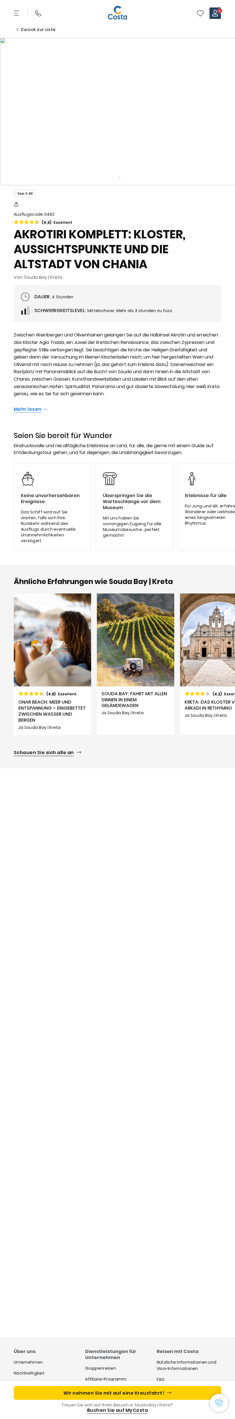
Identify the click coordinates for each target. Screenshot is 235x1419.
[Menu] (17, 13)
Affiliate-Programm (105, 1379)
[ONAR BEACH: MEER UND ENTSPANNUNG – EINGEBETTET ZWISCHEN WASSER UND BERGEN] (52, 664)
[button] (200, 13)
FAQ (161, 1379)
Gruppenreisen (100, 1368)
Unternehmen (28, 1362)
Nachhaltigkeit (29, 1373)
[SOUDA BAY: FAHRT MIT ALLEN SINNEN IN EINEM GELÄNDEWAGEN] (135, 664)
